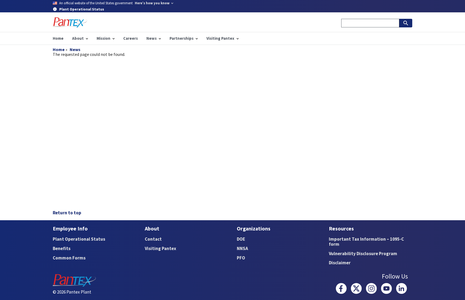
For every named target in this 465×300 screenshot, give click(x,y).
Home (59, 49)
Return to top (67, 213)
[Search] (405, 23)
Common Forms (69, 258)
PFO (241, 258)
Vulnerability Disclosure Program (363, 253)
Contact (153, 239)
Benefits (62, 248)
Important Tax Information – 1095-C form (366, 241)
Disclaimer (340, 263)
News (75, 49)
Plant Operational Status (79, 239)
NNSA (242, 248)
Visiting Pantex (160, 248)
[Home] (70, 22)
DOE (241, 239)
